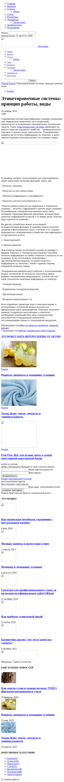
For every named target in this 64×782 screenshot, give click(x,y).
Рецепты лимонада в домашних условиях (28, 374)
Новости (11, 6)
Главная (11, 3)
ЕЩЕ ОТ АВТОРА (50, 336)
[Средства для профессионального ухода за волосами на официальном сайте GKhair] (8, 584)
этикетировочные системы (30, 127)
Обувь (16, 11)
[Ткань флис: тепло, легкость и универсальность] (19, 405)
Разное (12, 83)
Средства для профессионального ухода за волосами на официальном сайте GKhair (28, 591)
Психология (13, 27)
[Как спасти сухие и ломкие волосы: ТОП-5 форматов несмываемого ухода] (8, 682)
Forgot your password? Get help (16, 478)
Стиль (10, 14)
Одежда (11, 9)
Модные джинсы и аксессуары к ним (25, 543)
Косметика (12, 17)
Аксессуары (19, 22)
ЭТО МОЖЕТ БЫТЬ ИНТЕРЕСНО (20, 336)
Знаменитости (14, 25)
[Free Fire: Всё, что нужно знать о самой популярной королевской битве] (19, 446)
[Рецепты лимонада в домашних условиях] (19, 366)
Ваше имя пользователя (41, 469)
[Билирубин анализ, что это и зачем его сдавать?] (8, 634)
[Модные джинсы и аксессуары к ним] (8, 538)
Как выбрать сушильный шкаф (22, 616)
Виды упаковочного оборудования (37, 330)
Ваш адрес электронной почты (44, 487)
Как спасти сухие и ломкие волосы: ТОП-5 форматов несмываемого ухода (29, 690)
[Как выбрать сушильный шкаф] (8, 610)
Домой (4, 83)
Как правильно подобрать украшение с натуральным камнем (26, 521)
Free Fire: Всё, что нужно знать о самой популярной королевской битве (26, 457)
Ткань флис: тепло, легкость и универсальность (21, 415)
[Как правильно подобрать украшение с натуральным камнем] (8, 513)
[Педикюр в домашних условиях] (8, 561)
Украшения (13, 19)
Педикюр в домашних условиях (21, 566)
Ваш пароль (35, 472)
